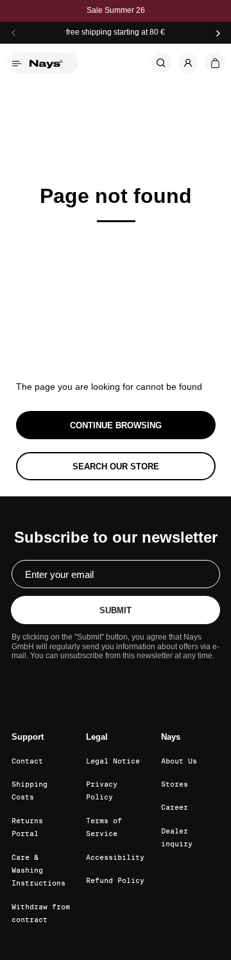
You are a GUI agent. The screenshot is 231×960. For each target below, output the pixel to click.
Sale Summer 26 (116, 10)
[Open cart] (215, 63)
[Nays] (50, 62)
